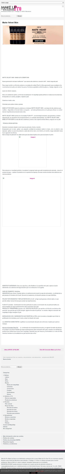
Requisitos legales (8, 442)
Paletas (7, 423)
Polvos (9, 394)
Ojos (6, 379)
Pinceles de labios (12, 407)
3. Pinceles (6, 402)
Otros (6, 381)
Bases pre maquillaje (13, 384)
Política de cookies (8, 438)
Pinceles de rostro (12, 411)
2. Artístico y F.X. (8, 396)
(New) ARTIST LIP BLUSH (11, 349)
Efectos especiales (10, 398)
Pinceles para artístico (13, 413)
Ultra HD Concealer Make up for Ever (50, 349)
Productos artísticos (11, 400)
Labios (7, 377)
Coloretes (10, 386)
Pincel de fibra (9, 406)
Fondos (9, 390)
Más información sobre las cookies (13, 436)
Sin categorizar (7, 428)
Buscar (19, 16)
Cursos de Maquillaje (9, 425)
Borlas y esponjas (10, 419)
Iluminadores (10, 392)
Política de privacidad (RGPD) (11, 440)
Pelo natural (8, 404)
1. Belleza (6, 375)
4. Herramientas (7, 415)
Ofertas (5, 426)
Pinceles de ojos (12, 409)
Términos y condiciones (10, 444)
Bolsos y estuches (10, 417)
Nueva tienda (7, 359)
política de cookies (39, 471)
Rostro (7, 383)
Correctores (10, 388)
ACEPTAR (33, 472)
